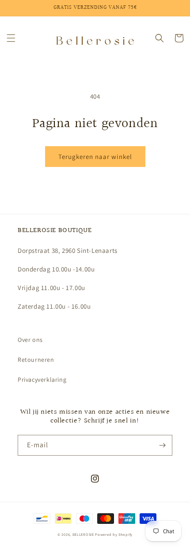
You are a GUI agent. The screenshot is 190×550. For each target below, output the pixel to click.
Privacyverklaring (42, 379)
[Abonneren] (162, 445)
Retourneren (36, 360)
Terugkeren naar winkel (95, 156)
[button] (11, 38)
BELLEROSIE (83, 534)
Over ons (30, 340)
